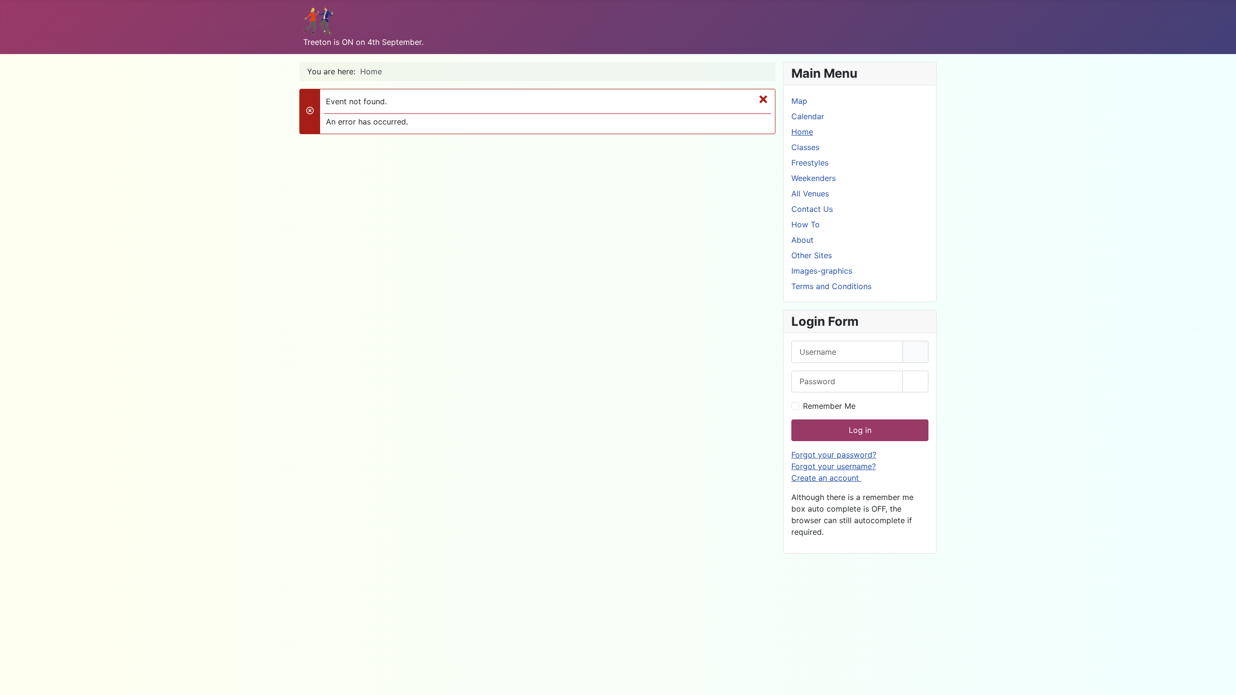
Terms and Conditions (831, 286)
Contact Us (812, 209)
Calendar (807, 116)
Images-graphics (821, 271)
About (802, 240)
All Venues (810, 193)
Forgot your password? (833, 454)
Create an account (826, 478)
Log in (860, 430)
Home (802, 132)
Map (799, 101)
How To (805, 224)
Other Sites (811, 255)
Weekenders (813, 178)
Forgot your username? (833, 466)
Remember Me (829, 406)
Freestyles (810, 162)
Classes (805, 147)
